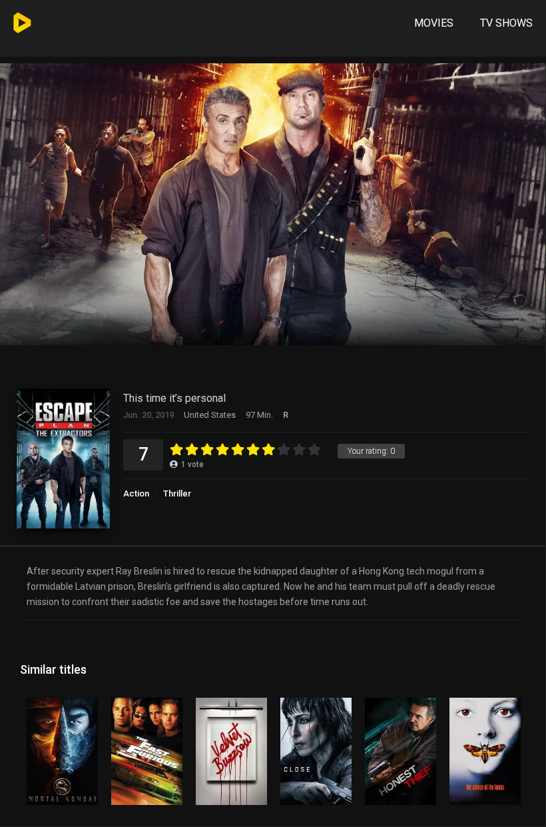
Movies (433, 23)
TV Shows (506, 23)
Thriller (177, 493)
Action (136, 493)
